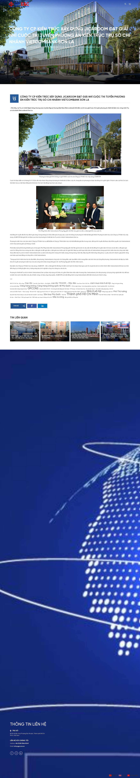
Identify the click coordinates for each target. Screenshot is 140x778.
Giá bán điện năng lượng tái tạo (18, 288)
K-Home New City (80, 288)
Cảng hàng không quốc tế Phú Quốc (54, 286)
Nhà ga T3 (83, 291)
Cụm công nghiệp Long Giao (89, 286)
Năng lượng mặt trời (107, 291)
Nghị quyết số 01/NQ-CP (43, 291)
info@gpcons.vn (19, 746)
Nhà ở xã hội (94, 291)
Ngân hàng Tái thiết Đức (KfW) (72, 291)
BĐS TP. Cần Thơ (14, 283)
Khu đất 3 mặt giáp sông (102, 288)
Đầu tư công (58, 297)
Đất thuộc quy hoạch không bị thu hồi (42, 297)
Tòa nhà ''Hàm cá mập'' (104, 294)
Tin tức (19, 47)
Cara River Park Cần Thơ (83, 283)
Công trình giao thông (117, 283)
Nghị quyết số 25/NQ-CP (57, 291)
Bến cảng (21, 283)
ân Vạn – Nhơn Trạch (15, 297)
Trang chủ (12, 47)
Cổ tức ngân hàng (76, 286)
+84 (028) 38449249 (22, 743)
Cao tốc (28, 283)
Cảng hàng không (28, 286)
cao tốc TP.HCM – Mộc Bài (63, 283)
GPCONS (33, 288)
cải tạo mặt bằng (14, 286)
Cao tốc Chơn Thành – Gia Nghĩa (41, 283)
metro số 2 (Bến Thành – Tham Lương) (19, 291)
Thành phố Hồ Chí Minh (82, 294)
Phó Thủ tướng (120, 291)
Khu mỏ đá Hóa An (90, 288)
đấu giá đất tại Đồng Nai (71, 297)
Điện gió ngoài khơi (26, 297)
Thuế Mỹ (64, 294)
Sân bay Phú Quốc (52, 294)
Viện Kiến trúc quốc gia (117, 294)
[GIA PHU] (19, 4)
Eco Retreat (111, 286)
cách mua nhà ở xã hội (100, 283)
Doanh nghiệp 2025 (102, 286)
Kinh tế (111, 288)
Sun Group (40, 294)
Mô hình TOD (33, 291)
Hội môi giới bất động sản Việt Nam (60, 288)
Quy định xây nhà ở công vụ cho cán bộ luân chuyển (23, 294)
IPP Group (72, 288)
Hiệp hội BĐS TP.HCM (44, 288)
